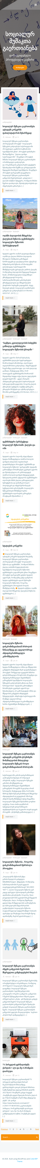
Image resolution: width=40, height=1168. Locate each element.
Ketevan (8, 137)
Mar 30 (15, 550)
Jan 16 (17, 977)
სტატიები (16, 231)
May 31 (15, 250)
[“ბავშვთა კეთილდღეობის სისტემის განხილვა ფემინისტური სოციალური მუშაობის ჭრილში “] (20, 321)
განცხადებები (7, 122)
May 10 (15, 452)
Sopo (7, 250)
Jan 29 (15, 661)
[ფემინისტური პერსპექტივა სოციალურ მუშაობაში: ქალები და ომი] (20, 419)
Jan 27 (17, 771)
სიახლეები (16, 339)
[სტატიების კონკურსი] (20, 523)
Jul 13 (17, 137)
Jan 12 (17, 1075)
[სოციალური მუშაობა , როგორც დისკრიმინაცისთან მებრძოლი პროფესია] (20, 839)
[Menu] (35, 5)
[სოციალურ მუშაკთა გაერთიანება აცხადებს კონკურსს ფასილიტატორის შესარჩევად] (20, 104)
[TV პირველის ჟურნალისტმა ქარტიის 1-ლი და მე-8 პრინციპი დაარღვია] (20, 1042)
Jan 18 (15, 873)
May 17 (15, 354)
